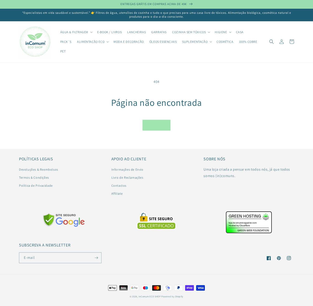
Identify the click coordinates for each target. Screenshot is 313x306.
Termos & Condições (34, 177)
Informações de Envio (127, 169)
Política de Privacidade (36, 185)
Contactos (118, 185)
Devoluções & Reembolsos (38, 169)
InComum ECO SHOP (150, 296)
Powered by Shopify (172, 296)
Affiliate (117, 193)
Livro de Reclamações (127, 177)
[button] (76, 32)
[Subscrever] (96, 257)
